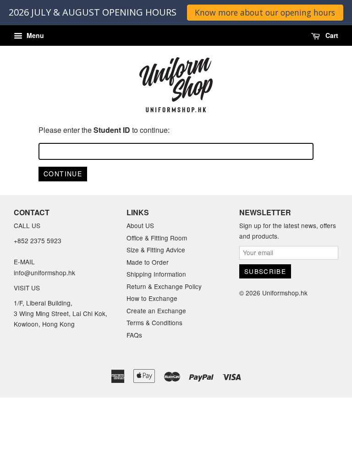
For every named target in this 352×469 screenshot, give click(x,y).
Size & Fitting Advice (155, 249)
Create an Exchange (156, 310)
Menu (34, 35)
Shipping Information (156, 273)
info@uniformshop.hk (44, 272)
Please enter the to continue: (104, 130)
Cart (331, 35)
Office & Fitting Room (156, 237)
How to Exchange (151, 298)
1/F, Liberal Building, (44, 302)
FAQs (134, 334)
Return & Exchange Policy (164, 286)
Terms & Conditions (154, 322)
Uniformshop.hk (285, 292)
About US (140, 225)
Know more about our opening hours (265, 12)
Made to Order (147, 262)
